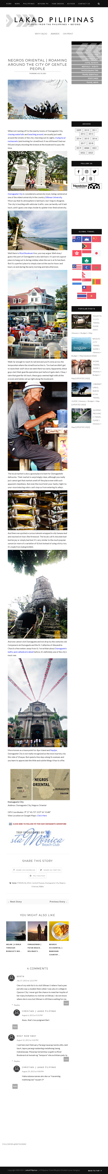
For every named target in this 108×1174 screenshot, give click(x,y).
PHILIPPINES (29, 4)
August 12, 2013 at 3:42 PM (27, 1040)
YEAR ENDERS (58, 4)
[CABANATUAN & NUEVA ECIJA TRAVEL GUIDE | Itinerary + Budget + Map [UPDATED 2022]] (82, 396)
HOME (9, 4)
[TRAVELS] (21, 883)
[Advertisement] (54, 47)
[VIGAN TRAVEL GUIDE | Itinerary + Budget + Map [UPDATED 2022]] (82, 373)
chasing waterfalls (16, 134)
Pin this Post (39, 876)
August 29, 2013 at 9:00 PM (33, 1071)
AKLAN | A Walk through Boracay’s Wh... (14, 947)
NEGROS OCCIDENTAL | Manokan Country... (55, 949)
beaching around (35, 134)
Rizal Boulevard (26, 253)
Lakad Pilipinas (31, 1170)
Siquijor (53, 750)
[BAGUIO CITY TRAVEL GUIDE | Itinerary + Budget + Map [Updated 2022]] (82, 351)
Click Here (42, 815)
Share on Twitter (52, 870)
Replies (17, 1005)
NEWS (17, 4)
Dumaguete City (15, 194)
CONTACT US (84, 4)
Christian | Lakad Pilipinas (39, 1011)
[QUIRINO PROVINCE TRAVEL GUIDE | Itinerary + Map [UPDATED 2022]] (82, 422)
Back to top (94, 1171)
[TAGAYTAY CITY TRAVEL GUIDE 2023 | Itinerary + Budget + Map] (82, 328)
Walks (41, 886)
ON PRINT (68, 33)
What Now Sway (26, 1036)
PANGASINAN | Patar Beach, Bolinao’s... (34, 947)
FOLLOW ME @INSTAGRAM (13, 1144)
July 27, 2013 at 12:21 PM (27, 980)
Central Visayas (38, 883)
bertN (20, 976)
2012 (29, 883)
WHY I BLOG (41, 33)
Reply (66, 1003)
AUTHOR (71, 4)
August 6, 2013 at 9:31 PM (32, 1015)
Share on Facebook (25, 870)
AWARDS (55, 33)
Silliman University (53, 197)
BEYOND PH (43, 4)
